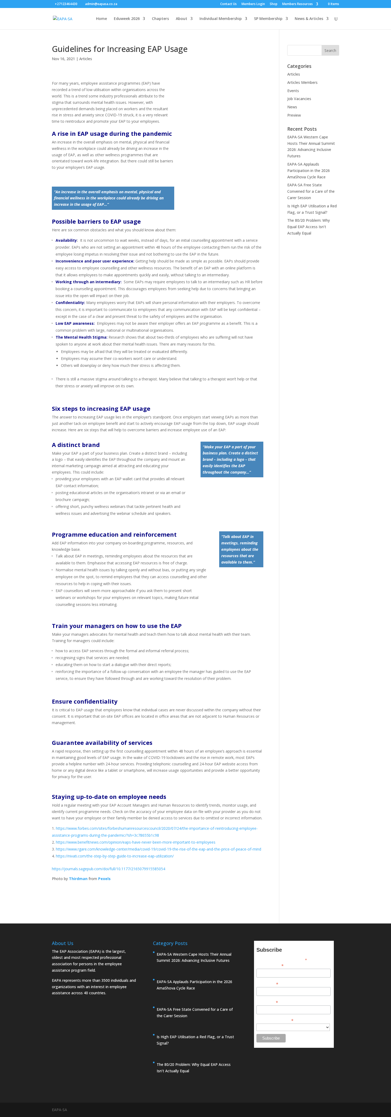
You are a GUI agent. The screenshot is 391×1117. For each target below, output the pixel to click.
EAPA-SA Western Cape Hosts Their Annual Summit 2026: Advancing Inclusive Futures (194, 957)
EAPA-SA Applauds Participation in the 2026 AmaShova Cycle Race (308, 170)
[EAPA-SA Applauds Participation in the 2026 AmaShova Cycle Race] (159, 996)
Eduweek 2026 (127, 19)
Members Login (253, 4)
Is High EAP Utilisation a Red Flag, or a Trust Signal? (195, 1040)
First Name (267, 983)
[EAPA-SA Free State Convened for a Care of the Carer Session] (159, 1024)
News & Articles (309, 19)
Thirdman (78, 878)
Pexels (104, 878)
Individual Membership (220, 19)
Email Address (270, 965)
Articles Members (302, 82)
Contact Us (228, 4)
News (292, 106)
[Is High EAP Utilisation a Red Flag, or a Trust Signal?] (159, 1051)
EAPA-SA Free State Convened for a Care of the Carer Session (311, 191)
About (181, 19)
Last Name (267, 1002)
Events (293, 90)
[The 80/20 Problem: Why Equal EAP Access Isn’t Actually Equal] (159, 1079)
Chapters (160, 19)
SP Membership (268, 19)
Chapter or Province (274, 1020)
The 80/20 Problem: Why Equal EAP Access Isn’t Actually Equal (308, 227)
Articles (85, 58)
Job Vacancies (299, 98)
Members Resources (297, 4)
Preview (294, 115)
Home (101, 19)
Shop (273, 4)
